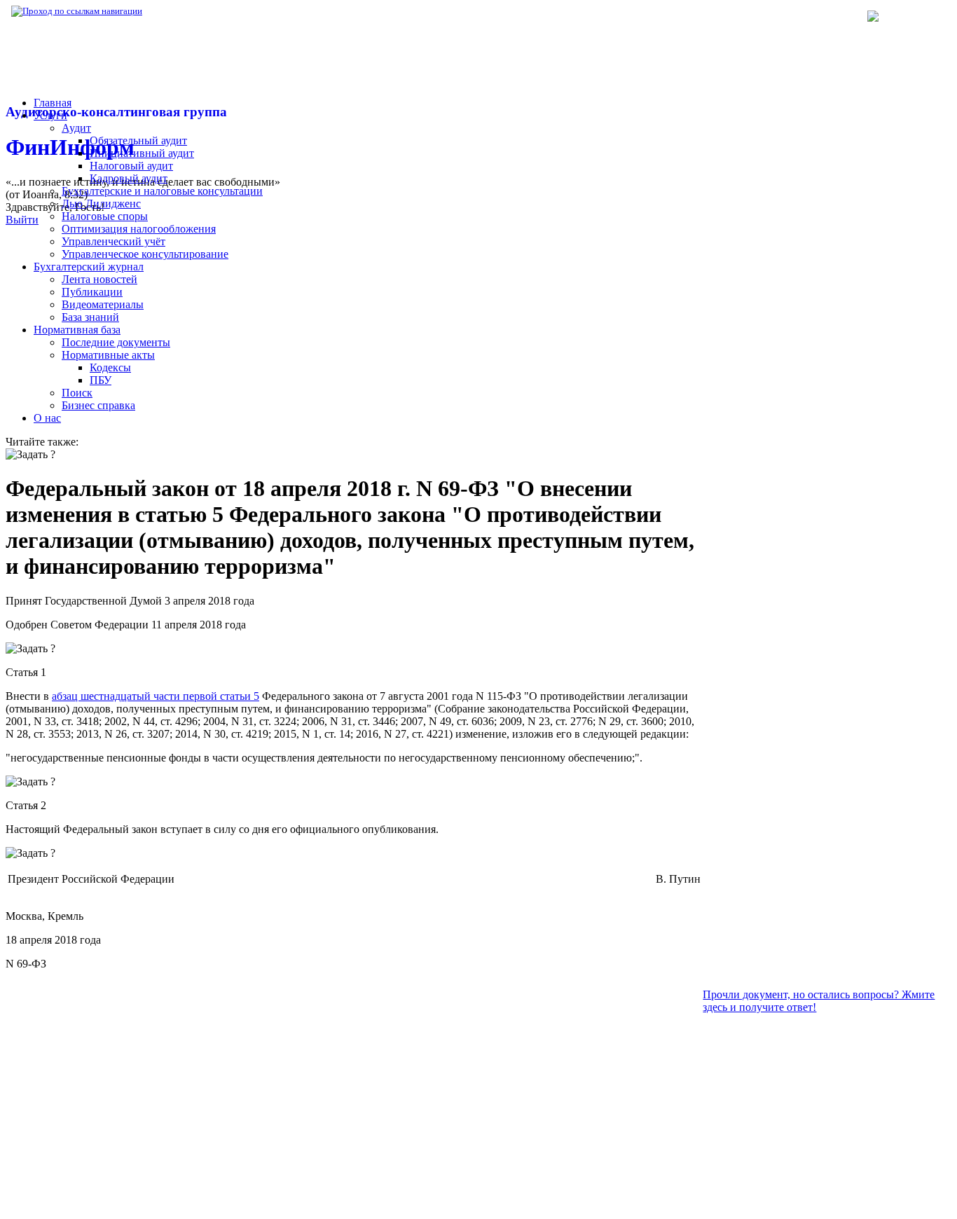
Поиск (77, 393)
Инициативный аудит (142, 153)
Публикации (92, 292)
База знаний (90, 317)
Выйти (22, 220)
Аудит (76, 128)
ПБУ (100, 380)
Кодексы (110, 367)
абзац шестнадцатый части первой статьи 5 (155, 696)
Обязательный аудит (138, 140)
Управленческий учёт (113, 241)
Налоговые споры (105, 216)
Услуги (50, 115)
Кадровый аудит (128, 178)
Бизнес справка (98, 405)
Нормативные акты (108, 355)
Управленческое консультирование (145, 254)
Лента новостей (99, 279)
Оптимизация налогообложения (139, 229)
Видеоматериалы (103, 304)
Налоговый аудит (131, 166)
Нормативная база (189, 11)
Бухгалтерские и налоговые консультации (162, 191)
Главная (52, 103)
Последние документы (116, 342)
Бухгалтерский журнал (89, 267)
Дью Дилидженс (101, 203)
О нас (47, 418)
